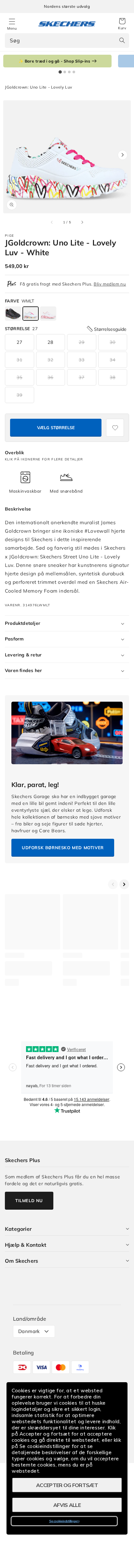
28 (50, 342)
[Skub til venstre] (52, 222)
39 (19, 395)
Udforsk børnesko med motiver (63, 847)
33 (82, 360)
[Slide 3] (69, 72)
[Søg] (122, 40)
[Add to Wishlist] (115, 428)
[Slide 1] (60, 72)
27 (19, 342)
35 (19, 377)
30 (112, 342)
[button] (122, 24)
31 (19, 360)
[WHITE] (30, 313)
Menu (12, 28)
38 (112, 377)
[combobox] (67, 40)
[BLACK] (13, 313)
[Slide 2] (64, 72)
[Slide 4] (74, 72)
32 (50, 360)
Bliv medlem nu (110, 284)
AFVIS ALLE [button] (67, 1505)
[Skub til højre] (82, 222)
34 (112, 360)
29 (82, 342)
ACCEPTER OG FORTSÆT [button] (67, 1485)
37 (82, 377)
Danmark (29, 1331)
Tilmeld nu (29, 1200)
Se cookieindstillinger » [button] (64, 1521)
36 (50, 377)
